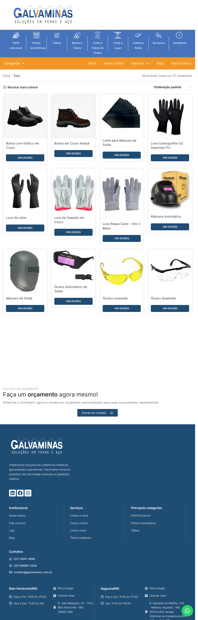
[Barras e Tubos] (77, 35)
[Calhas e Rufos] (138, 35)
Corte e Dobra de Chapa (97, 47)
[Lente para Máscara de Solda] (122, 114)
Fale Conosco (181, 63)
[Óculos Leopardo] (122, 271)
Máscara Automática (166, 216)
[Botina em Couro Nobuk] (73, 116)
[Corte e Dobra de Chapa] (97, 35)
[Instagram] (28, 493)
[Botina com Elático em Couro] (25, 116)
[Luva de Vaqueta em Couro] (73, 190)
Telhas (57, 42)
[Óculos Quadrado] (170, 271)
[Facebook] (20, 493)
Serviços (137, 63)
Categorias (12, 63)
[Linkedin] (12, 493)
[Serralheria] (179, 35)
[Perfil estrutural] (16, 35)
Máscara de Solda (19, 298)
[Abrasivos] (158, 35)
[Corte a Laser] (117, 35)
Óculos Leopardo (115, 298)
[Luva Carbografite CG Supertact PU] (170, 116)
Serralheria (179, 42)
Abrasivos (159, 42)
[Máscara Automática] (170, 189)
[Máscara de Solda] (25, 271)
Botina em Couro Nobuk (72, 143)
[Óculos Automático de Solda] (73, 265)
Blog (160, 63)
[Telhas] (56, 35)
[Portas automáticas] (36, 35)
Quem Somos (114, 63)
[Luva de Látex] (25, 190)
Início (92, 63)
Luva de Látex (16, 217)
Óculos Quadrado (163, 298)
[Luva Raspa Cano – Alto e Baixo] (122, 193)
